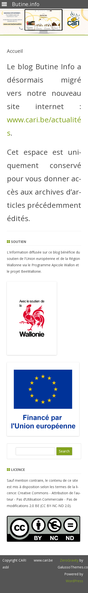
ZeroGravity (69, 560)
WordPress (74, 581)
